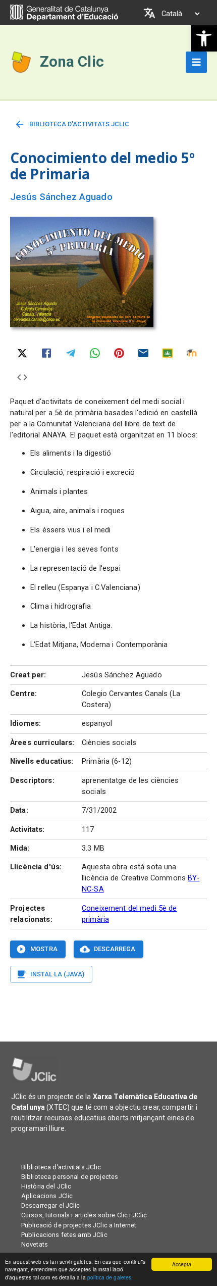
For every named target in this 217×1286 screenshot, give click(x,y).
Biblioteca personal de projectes (69, 1176)
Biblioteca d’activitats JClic (61, 1167)
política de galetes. (110, 1277)
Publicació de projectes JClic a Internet (78, 1225)
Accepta (182, 1264)
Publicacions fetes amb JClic (64, 1235)
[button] (204, 38)
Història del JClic (46, 1186)
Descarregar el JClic (50, 1205)
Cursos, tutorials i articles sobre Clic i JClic (84, 1215)
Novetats (34, 1244)
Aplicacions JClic (47, 1196)
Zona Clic (72, 61)
